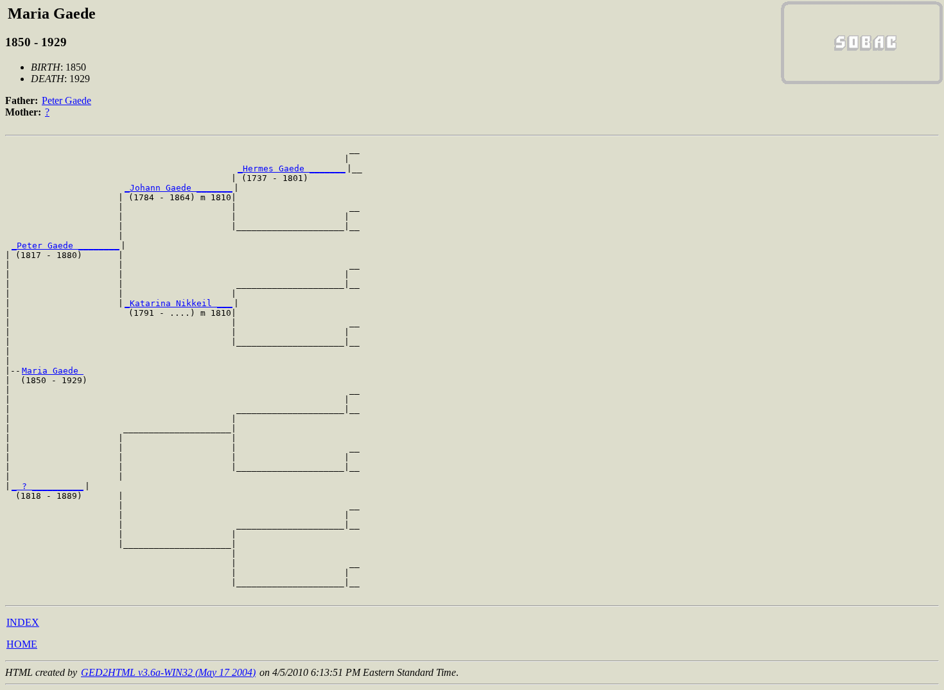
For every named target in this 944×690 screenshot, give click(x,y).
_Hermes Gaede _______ (291, 168)
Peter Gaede (66, 100)
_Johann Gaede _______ (178, 188)
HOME (21, 644)
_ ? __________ (47, 486)
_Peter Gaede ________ (65, 245)
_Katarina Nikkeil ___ (178, 303)
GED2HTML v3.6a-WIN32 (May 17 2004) (168, 672)
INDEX (22, 622)
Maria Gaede (52, 370)
